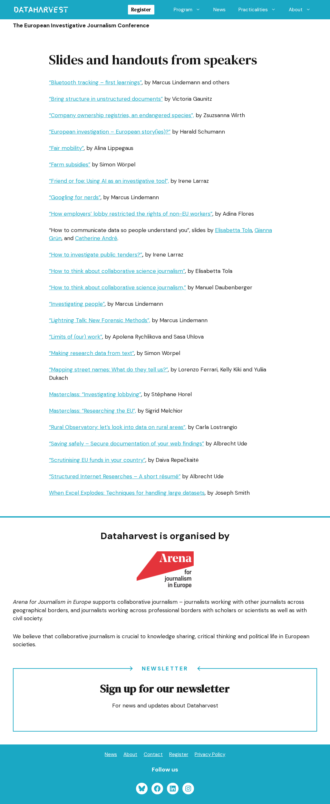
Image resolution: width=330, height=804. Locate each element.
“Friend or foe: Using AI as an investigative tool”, (109, 180)
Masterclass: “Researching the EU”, (92, 410)
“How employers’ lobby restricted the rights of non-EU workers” (130, 213)
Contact (153, 754)
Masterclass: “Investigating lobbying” (95, 394)
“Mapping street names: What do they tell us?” (108, 369)
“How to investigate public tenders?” (95, 254)
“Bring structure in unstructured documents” (106, 98)
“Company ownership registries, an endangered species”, (121, 115)
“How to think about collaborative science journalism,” (117, 287)
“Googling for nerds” (75, 197)
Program (183, 9)
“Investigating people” (77, 303)
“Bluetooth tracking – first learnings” (95, 82)
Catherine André (96, 238)
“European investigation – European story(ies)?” (109, 131)
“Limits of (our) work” (75, 336)
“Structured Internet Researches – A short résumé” (114, 476)
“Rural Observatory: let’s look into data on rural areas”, (117, 427)
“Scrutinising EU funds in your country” (97, 459)
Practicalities (253, 9)
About (296, 9)
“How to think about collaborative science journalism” (117, 271)
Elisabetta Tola (233, 230)
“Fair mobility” (66, 148)
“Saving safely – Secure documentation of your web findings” (126, 443)
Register (141, 9)
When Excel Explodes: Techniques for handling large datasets (127, 492)
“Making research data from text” (91, 353)
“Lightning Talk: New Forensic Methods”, (99, 320)
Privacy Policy (210, 754)
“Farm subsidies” (69, 164)
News (219, 9)
